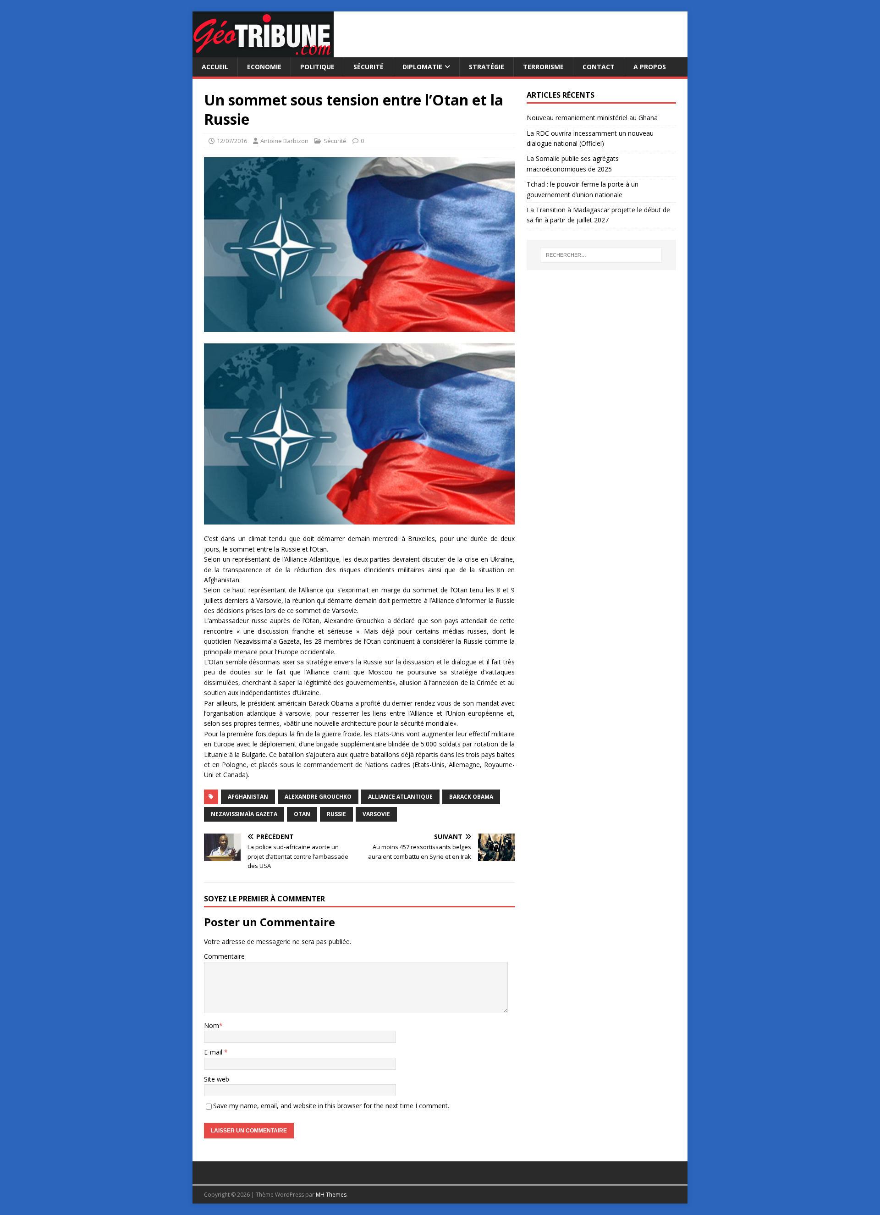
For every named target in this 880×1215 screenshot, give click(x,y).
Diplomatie (422, 66)
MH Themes (331, 1194)
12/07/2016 (232, 141)
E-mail (214, 1052)
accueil (215, 66)
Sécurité (368, 66)
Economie (264, 66)
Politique (317, 66)
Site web (216, 1079)
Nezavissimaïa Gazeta (244, 814)
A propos (649, 66)
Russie (336, 814)
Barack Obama (471, 797)
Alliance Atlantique (400, 797)
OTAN (302, 814)
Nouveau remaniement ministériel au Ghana (593, 117)
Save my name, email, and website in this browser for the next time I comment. (331, 1105)
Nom (211, 1025)
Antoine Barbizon (284, 141)
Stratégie (486, 66)
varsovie (376, 814)
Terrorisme (543, 66)
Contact (599, 66)
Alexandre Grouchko (318, 797)
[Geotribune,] (263, 52)
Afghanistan (248, 797)
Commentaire (224, 956)
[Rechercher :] (601, 255)
